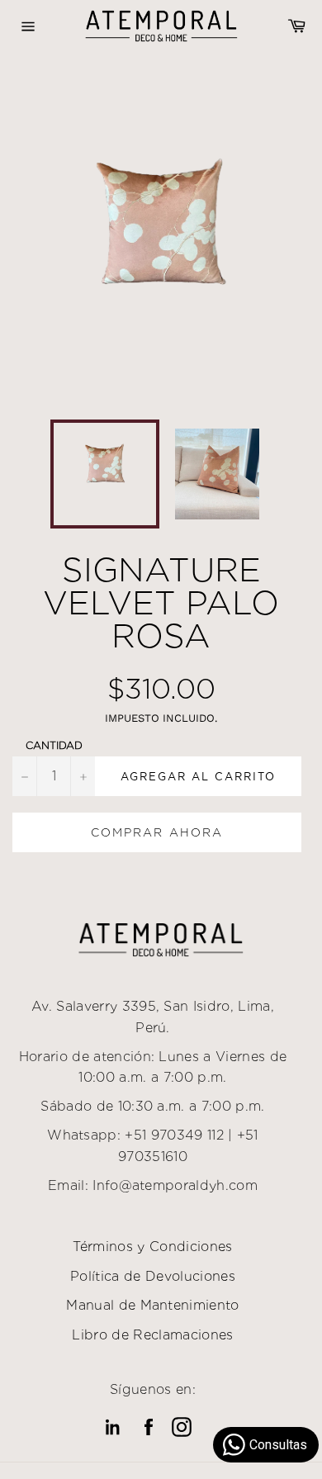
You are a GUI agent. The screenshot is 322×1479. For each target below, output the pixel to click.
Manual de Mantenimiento (152, 1305)
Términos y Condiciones (152, 1246)
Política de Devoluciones (152, 1276)
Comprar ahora (157, 832)
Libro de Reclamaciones (152, 1335)
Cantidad (54, 745)
